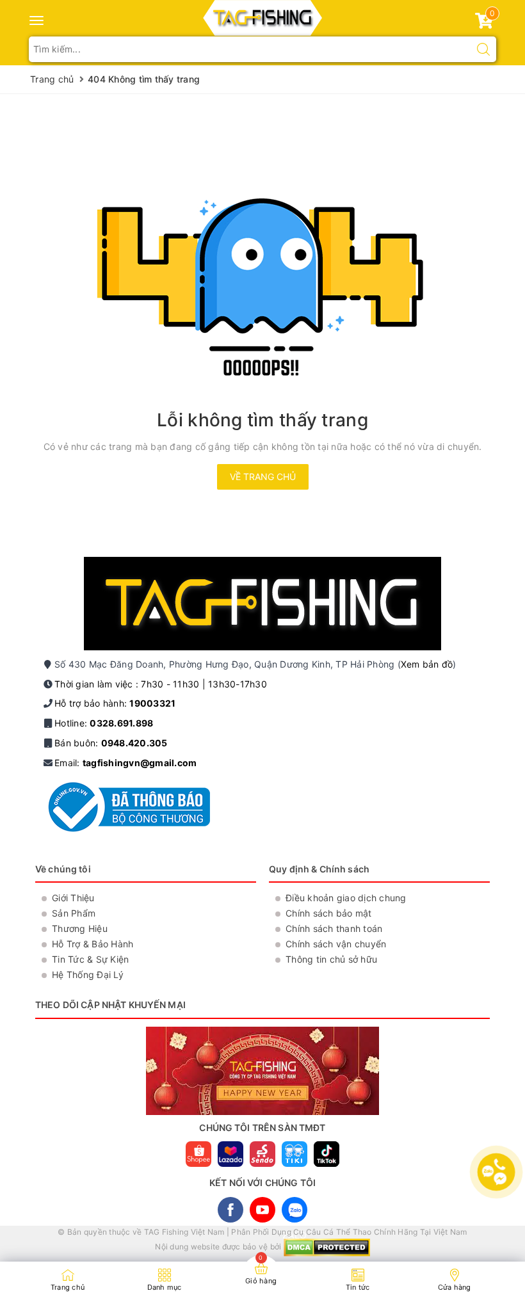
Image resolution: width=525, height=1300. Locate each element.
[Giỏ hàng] (484, 23)
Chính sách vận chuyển (336, 943)
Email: (125, 762)
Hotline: (103, 723)
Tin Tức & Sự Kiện (90, 959)
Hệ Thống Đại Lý (88, 974)
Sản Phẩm (73, 913)
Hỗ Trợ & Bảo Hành (92, 943)
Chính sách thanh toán (334, 928)
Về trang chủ (263, 476)
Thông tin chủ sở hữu (331, 959)
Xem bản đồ (427, 664)
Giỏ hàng (261, 1280)
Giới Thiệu (73, 897)
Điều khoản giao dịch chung (346, 897)
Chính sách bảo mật (329, 913)
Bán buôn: (111, 742)
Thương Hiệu (80, 928)
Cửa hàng (454, 1287)
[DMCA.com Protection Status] (327, 1247)
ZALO (294, 1210)
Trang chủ (68, 1287)
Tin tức (358, 1287)
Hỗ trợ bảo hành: (114, 703)
